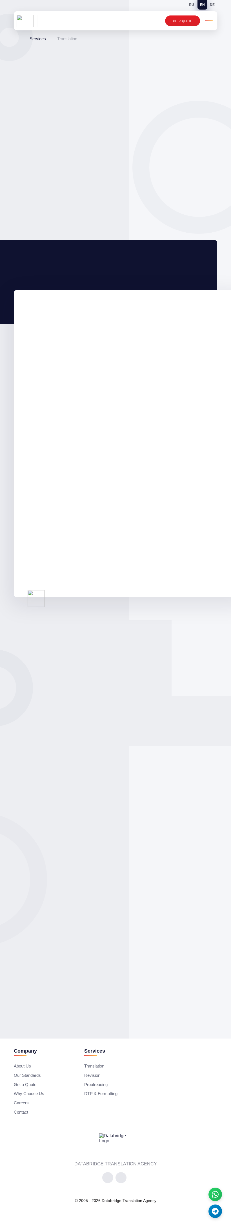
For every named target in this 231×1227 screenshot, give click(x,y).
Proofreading (96, 1084)
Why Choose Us (29, 1093)
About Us (22, 1066)
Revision (92, 1075)
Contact (21, 1112)
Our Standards (27, 1075)
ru (191, 5)
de (212, 5)
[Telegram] (215, 1211)
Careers (21, 1102)
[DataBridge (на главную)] (27, 21)
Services (38, 38)
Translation (94, 1066)
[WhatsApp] (215, 1194)
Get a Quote (182, 21)
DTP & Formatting (100, 1093)
